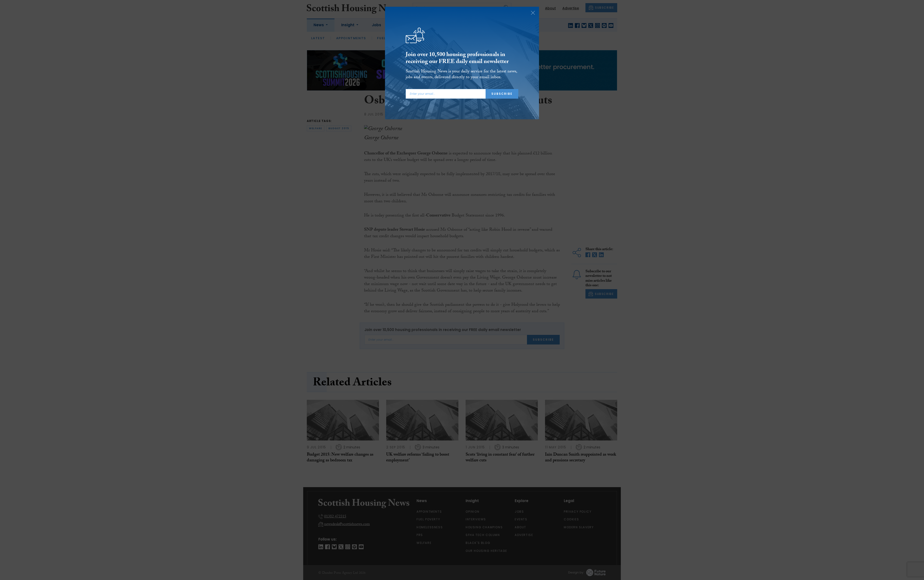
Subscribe (502, 94)
